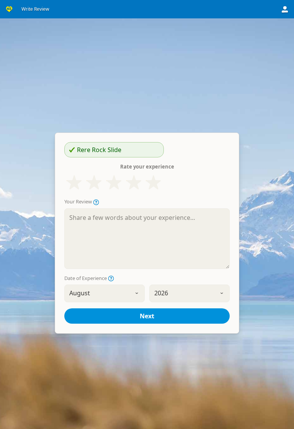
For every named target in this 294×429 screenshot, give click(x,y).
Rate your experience (147, 167)
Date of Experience (86, 278)
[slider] (113, 183)
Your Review (78, 201)
